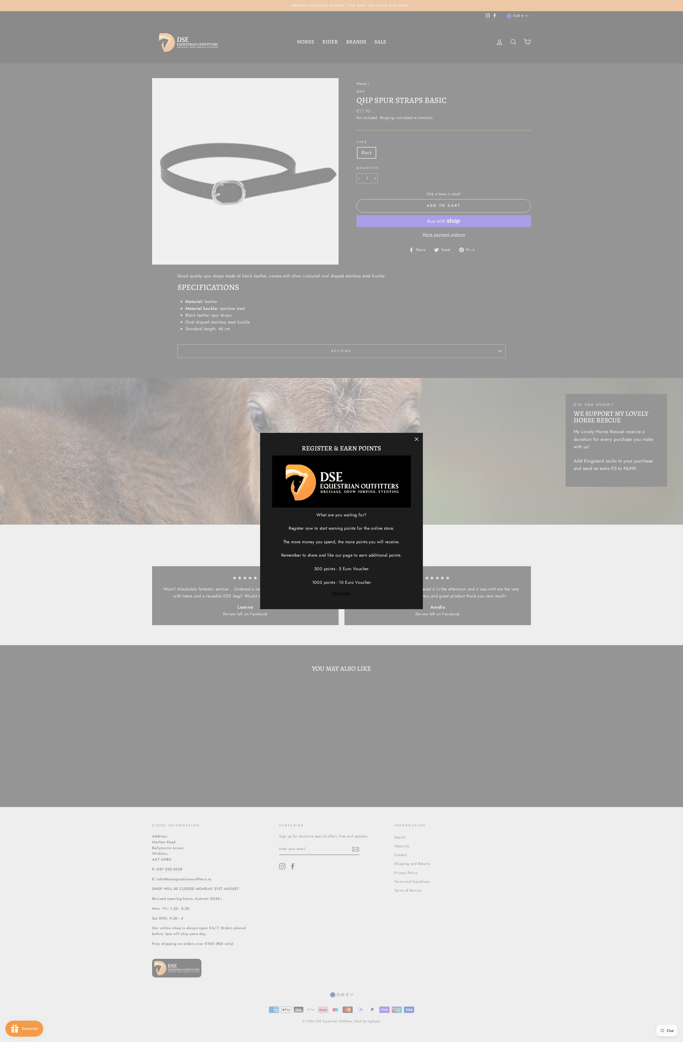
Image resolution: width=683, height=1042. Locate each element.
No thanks (341, 593)
